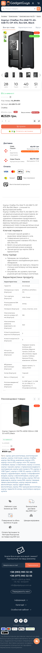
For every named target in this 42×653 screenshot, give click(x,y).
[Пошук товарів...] (38, 9)
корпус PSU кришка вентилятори (27, 487)
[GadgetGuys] (18, 3)
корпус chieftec (29, 458)
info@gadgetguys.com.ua (21, 585)
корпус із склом (33, 465)
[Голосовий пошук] (34, 8)
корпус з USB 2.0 (32, 471)
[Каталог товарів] (3, 3)
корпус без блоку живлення (12, 460)
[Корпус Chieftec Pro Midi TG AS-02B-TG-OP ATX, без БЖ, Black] (21, 50)
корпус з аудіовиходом (10, 474)
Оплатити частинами (24, 131)
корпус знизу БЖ (18, 480)
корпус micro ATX (8, 462)
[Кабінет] (33, 3)
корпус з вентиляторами (18, 476)
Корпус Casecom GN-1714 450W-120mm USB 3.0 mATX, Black (20, 432)
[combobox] (21, 8)
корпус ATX (29, 460)
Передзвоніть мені (21, 591)
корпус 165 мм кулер (18, 478)
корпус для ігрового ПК (23, 469)
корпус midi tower (15, 458)
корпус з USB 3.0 (18, 471)
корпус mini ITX (22, 462)
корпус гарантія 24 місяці (11, 489)
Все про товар (9, 27)
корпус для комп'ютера (15, 456)
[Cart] (38, 3)
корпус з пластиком (18, 465)
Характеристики (25, 27)
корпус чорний (7, 467)
